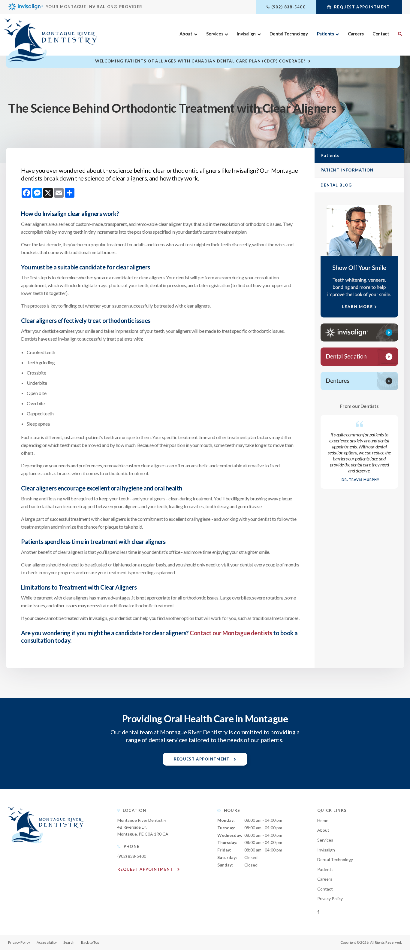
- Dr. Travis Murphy (359, 479)
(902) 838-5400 (288, 7)
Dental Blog (336, 185)
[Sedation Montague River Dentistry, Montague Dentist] (359, 357)
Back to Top (90, 942)
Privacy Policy (330, 898)
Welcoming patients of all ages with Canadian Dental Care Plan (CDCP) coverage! (200, 61)
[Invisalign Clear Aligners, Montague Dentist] (359, 332)
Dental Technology (289, 33)
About (185, 33)
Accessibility (47, 942)
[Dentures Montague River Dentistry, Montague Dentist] (359, 381)
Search (397, 33)
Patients (325, 33)
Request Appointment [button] (362, 7)
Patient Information (347, 170)
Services (214, 33)
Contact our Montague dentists (231, 632)
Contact (380, 33)
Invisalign (246, 33)
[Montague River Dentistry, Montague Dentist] (45, 849)
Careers (355, 33)
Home (322, 820)
